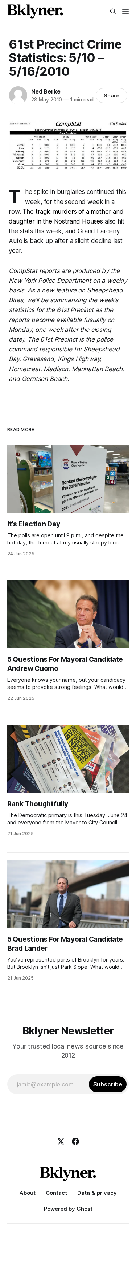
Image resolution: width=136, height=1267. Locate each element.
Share (111, 95)
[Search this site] (113, 11)
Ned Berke (45, 91)
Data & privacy (97, 1192)
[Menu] (125, 11)
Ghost (84, 1208)
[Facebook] (75, 1141)
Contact (56, 1192)
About (28, 1192)
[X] (61, 1141)
